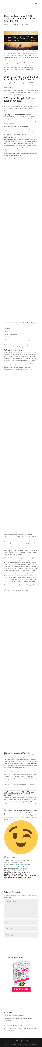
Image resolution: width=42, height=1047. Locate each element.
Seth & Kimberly (12, 24)
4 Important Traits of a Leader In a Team (15, 1025)
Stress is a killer (8, 139)
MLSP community (17, 536)
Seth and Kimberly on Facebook (20, 867)
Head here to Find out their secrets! (17, 878)
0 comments (24, 24)
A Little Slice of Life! (9, 1023)
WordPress (33, 1044)
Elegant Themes (17, 1044)
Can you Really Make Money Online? (14, 1015)
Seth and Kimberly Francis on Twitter (19, 864)
